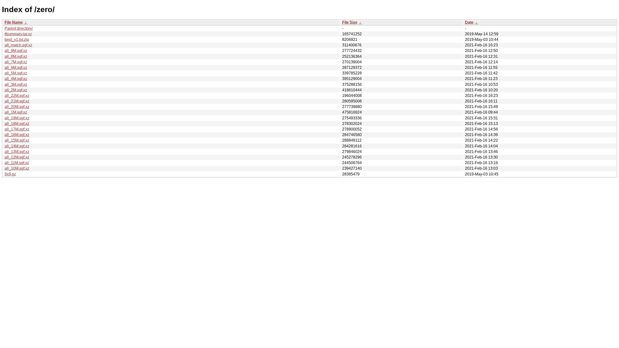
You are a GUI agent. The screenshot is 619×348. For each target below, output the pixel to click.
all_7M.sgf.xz (16, 62)
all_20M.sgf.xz (17, 107)
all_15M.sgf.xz (17, 140)
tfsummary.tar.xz (18, 34)
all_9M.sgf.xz (16, 51)
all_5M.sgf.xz (16, 73)
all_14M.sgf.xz (17, 146)
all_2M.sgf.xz (16, 90)
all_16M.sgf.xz (17, 135)
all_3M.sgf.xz (16, 84)
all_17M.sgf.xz (17, 129)
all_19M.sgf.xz (17, 118)
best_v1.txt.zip (17, 39)
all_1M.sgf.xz (16, 112)
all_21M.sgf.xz (17, 101)
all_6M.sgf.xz (16, 67)
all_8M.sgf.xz (16, 56)
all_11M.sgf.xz (17, 163)
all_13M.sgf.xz (17, 152)
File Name (14, 22)
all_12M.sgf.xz (17, 157)
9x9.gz (10, 174)
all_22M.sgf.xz (17, 96)
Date (469, 22)
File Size (349, 22)
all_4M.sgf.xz (16, 79)
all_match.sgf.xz (18, 45)
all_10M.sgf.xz (17, 168)
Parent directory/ (19, 28)
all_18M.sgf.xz (17, 124)
